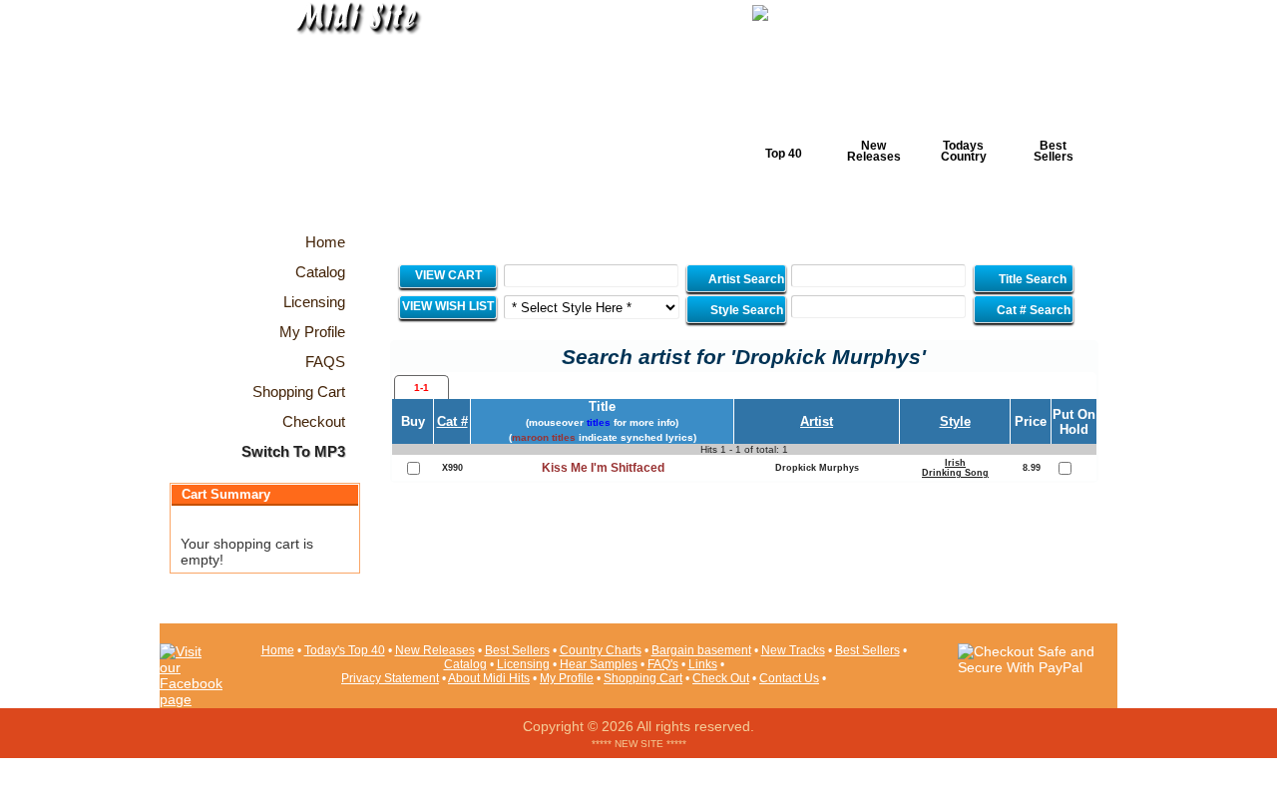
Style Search (745, 310)
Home (277, 650)
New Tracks (793, 650)
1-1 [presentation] (421, 387)
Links (702, 664)
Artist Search (744, 279)
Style (955, 421)
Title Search (1032, 279)
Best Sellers (1053, 151)
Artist (816, 421)
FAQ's (662, 664)
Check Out (720, 678)
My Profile (567, 678)
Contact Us (789, 678)
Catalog (465, 664)
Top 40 (783, 154)
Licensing (523, 664)
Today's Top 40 (344, 650)
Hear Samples (599, 664)
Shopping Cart (643, 678)
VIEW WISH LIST (448, 306)
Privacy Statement (390, 678)
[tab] (421, 387)
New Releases (874, 151)
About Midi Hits (489, 678)
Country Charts (600, 650)
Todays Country (964, 151)
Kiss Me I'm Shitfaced (603, 468)
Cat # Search (1032, 310)
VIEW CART (448, 275)
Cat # (452, 421)
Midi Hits (346, 121)
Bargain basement (701, 650)
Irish (955, 463)
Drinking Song (955, 473)
